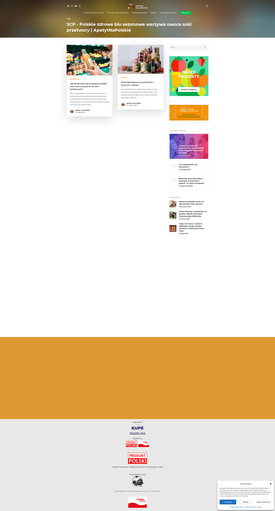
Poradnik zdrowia (139, 13)
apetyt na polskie (82, 110)
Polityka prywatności (250, 507)
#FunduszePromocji (137, 474)
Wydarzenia (75, 79)
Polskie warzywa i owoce (94, 13)
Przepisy (153, 13)
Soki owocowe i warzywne (118, 13)
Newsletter (123, 467)
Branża (124, 78)
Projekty (185, 13)
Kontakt (259, 507)
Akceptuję (227, 502)
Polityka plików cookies (236, 507)
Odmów (245, 502)
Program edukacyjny (168, 13)
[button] (271, 484)
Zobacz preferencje (263, 502)
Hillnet (158, 491)
